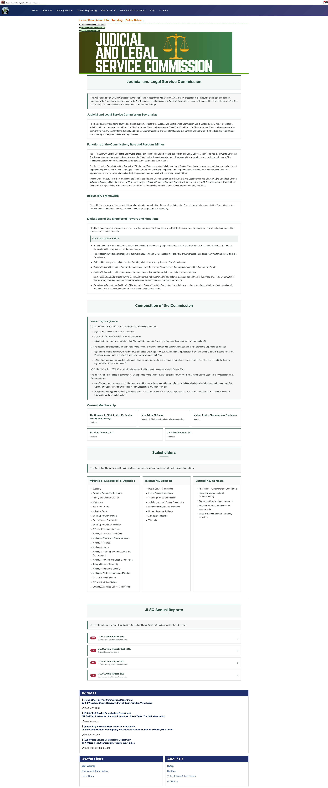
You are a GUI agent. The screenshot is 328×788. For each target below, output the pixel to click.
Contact (163, 10)
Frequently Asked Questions (93, 24)
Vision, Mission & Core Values (181, 776)
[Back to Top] (323, 783)
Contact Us (172, 781)
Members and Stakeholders (93, 27)
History (170, 766)
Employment (63, 10)
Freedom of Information (132, 10)
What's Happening (87, 10)
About (45, 10)
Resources (106, 10)
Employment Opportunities (95, 771)
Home (35, 10)
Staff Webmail (88, 766)
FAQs (152, 10)
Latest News (88, 776)
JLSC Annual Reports (90, 31)
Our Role (171, 771)
